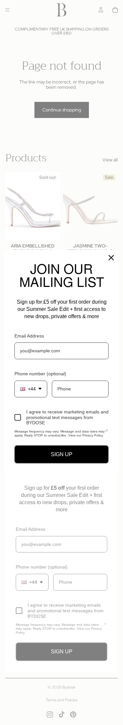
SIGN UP (61, 454)
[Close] (111, 258)
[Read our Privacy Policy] (107, 432)
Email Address (29, 336)
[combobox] (30, 389)
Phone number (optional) (40, 373)
